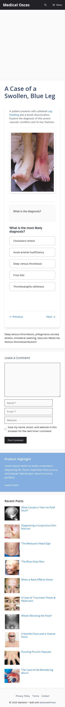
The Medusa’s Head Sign (36, 543)
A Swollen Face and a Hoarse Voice (38, 635)
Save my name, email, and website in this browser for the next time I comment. (32, 429)
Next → (50, 316)
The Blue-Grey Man (32, 561)
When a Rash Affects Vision (37, 579)
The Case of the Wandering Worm (37, 671)
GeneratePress (48, 702)
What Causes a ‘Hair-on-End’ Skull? (38, 509)
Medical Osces (16, 4)
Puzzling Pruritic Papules (36, 651)
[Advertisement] (32, 43)
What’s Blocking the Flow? (36, 615)
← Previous (16, 316)
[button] (45, 5)
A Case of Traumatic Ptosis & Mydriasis (38, 599)
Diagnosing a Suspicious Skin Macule (38, 527)
